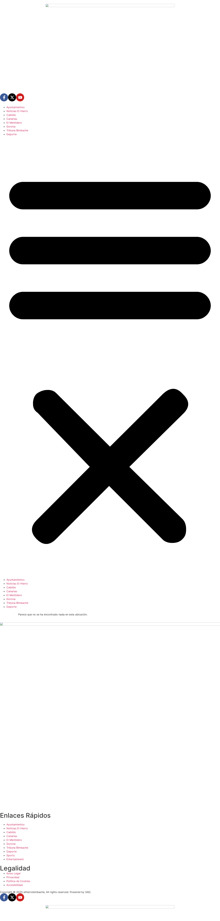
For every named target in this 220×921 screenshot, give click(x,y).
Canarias (11, 118)
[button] (110, 357)
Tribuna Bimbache (17, 130)
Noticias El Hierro (17, 111)
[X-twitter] (12, 97)
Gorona (10, 126)
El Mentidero (14, 122)
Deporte (11, 134)
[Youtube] (20, 97)
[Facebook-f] (4, 97)
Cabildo (11, 115)
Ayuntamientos (15, 107)
